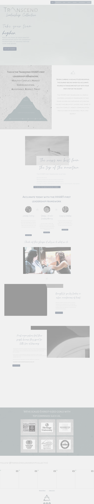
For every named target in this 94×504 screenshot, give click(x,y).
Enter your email (40, 251)
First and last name (40, 246)
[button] (47, 267)
